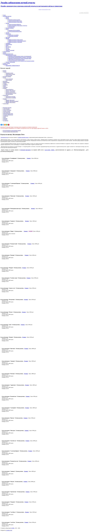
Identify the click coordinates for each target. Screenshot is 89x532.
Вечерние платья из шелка (14, 19)
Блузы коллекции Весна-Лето (15, 31)
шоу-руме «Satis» (50, 150)
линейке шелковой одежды (23, 137)
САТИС (13, 528)
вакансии (5, 118)
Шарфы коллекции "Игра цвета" (15, 39)
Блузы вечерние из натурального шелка (12, 130)
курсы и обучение (7, 110)
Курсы (4, 52)
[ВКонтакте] (1, 125)
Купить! (24, 267)
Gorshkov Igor (9, 530)
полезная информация (8, 114)
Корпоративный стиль (8, 53)
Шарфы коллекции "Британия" (15, 42)
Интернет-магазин (7, 16)
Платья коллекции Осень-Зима (15, 22)
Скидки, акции (6, 63)
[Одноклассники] (5, 125)
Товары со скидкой (10, 50)
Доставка (8, 49)
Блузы (7, 29)
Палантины (8, 33)
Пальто (7, 17)
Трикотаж (5, 87)
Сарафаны (8, 43)
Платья (7, 18)
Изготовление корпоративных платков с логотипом (19, 57)
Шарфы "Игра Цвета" (10, 102)
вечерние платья (9, 73)
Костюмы (8, 37)
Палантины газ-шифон (13, 35)
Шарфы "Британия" (10, 100)
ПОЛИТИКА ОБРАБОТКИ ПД (13, 65)
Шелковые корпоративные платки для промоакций (19, 56)
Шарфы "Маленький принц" (12, 101)
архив (4, 117)
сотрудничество (6, 112)
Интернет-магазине (25, 150)
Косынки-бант (11, 26)
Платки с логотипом (10, 62)
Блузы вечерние (9, 78)
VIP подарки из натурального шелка (16, 59)
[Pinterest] (8, 125)
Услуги (7, 48)
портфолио (5, 115)
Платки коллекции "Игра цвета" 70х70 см (17, 25)
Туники (7, 32)
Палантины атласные (13, 36)
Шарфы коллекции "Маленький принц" (17, 40)
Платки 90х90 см (9, 89)
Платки (7, 23)
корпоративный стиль (8, 113)
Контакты (5, 64)
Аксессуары (5, 103)
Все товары (8, 46)
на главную (5, 120)
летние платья (9, 75)
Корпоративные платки (11, 55)
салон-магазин (6, 108)
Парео (7, 45)
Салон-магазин (6, 51)
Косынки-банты (9, 94)
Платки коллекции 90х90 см (14, 24)
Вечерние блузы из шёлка (14, 30)
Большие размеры (10, 28)
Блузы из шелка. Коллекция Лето (10, 131)
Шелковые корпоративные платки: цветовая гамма (19, 58)
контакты (5, 119)
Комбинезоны (9, 44)
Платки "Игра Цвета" (10, 90)
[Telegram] (3, 125)
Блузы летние (9, 80)
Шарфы (7, 38)
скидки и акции (6, 111)
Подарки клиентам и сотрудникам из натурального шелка (21, 60)
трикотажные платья (10, 74)
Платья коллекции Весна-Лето (15, 20)
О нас (4, 15)
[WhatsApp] (7, 125)
